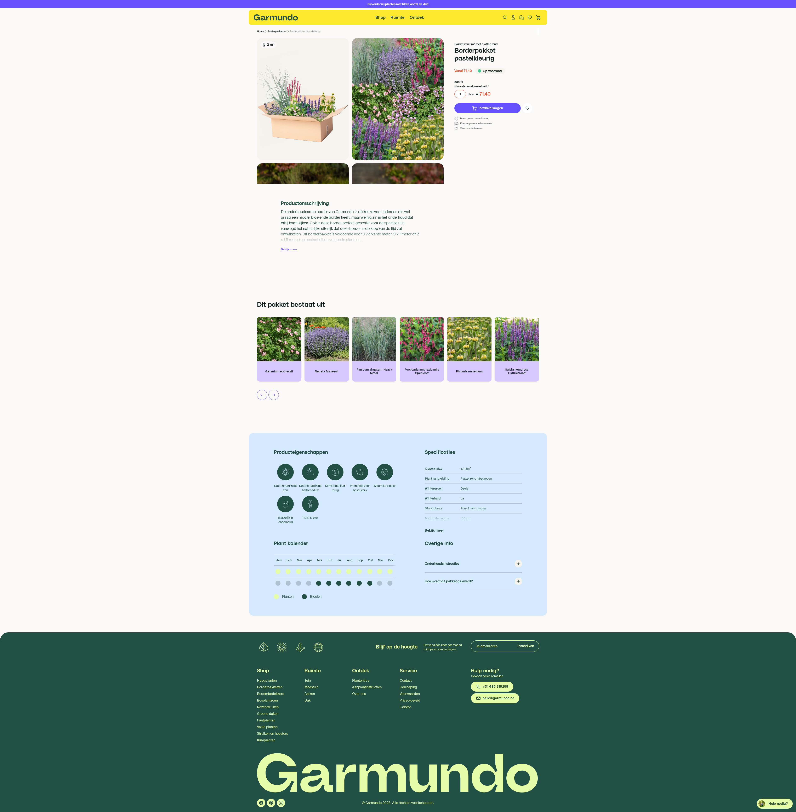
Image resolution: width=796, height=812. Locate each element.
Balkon (310, 694)
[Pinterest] (271, 803)
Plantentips (360, 680)
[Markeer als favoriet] (527, 108)
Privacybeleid (410, 700)
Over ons (359, 694)
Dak (308, 700)
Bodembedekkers (270, 694)
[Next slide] (274, 395)
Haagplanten (267, 680)
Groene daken (267, 713)
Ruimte (398, 17)
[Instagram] (281, 803)
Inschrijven (526, 646)
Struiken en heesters (272, 733)
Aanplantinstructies (367, 687)
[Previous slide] (262, 395)
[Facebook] (261, 803)
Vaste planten (267, 727)
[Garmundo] (276, 17)
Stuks (471, 94)
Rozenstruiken (268, 707)
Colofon (405, 707)
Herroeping (408, 687)
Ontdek (417, 17)
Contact (406, 680)
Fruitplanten (266, 720)
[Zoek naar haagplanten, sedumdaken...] (505, 17)
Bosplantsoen (267, 700)
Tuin (308, 680)
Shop (380, 17)
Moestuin (311, 687)
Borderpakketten (270, 687)
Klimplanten (266, 740)
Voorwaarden (410, 694)
